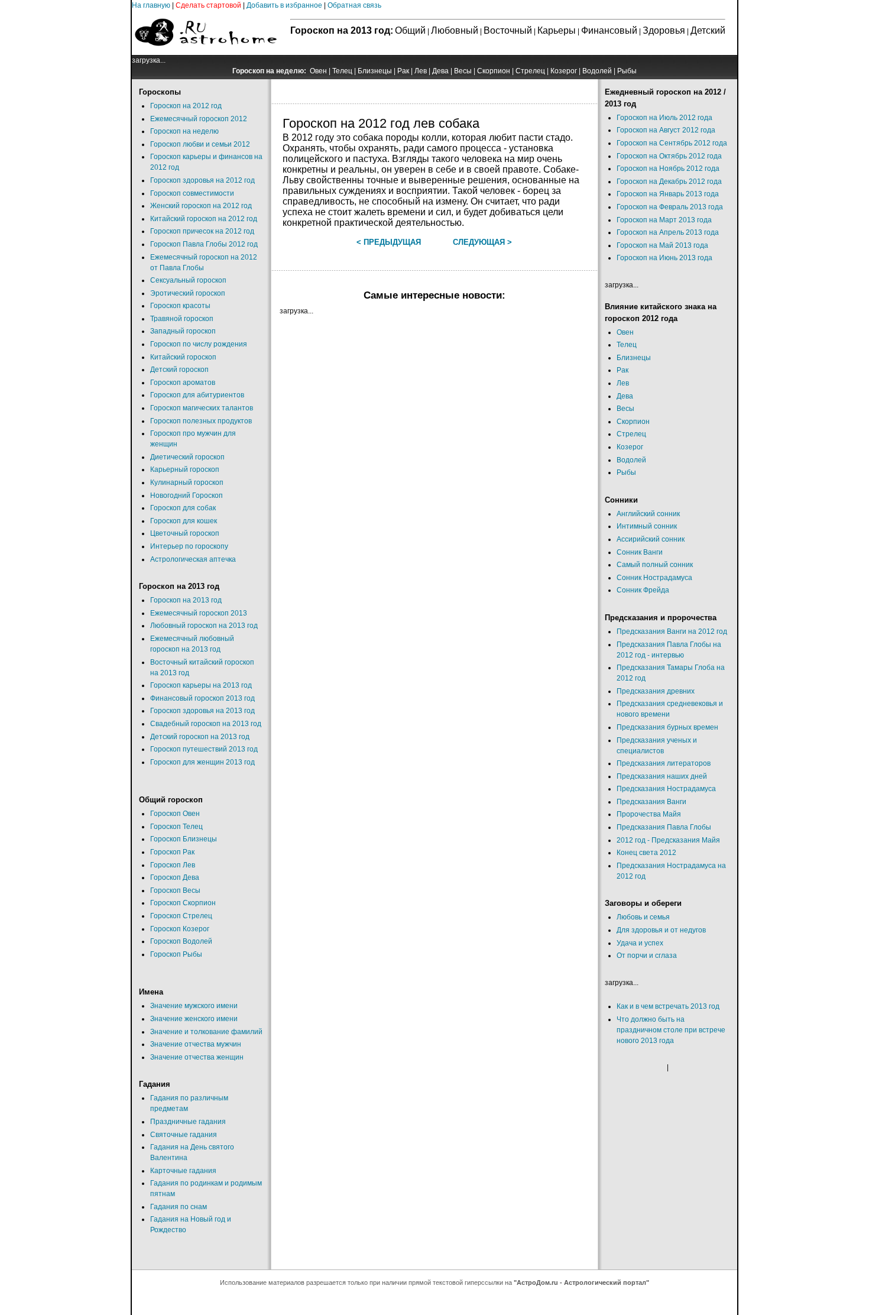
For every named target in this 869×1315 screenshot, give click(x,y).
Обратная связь (354, 5)
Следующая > (482, 242)
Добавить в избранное (284, 5)
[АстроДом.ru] (206, 52)
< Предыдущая (388, 242)
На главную (151, 5)
